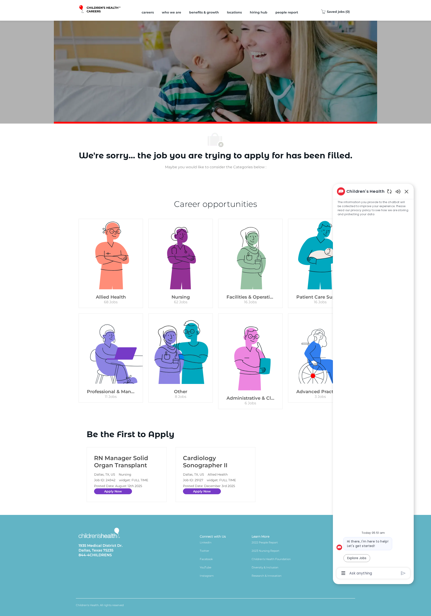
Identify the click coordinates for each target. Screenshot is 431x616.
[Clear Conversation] (389, 191)
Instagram (207, 575)
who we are (171, 12)
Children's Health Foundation (271, 559)
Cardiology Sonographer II (205, 461)
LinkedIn (205, 542)
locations (234, 12)
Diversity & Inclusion (265, 567)
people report (286, 12)
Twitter (204, 550)
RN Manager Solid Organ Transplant (121, 461)
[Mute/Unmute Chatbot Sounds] (398, 191)
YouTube (205, 567)
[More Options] (343, 573)
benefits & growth (204, 12)
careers (148, 12)
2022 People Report (265, 542)
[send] (403, 573)
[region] (373, 382)
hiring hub (258, 12)
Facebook (206, 559)
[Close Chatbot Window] (406, 191)
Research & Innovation (266, 575)
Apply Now (113, 491)
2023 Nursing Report (265, 550)
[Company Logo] (100, 10)
